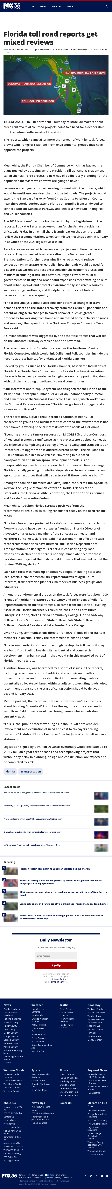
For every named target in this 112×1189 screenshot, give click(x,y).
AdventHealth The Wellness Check (96, 1021)
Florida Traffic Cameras (66, 1026)
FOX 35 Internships (12, 1127)
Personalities (10, 1120)
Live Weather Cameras (38, 1010)
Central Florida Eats (69, 1095)
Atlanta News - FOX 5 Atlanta (98, 1088)
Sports (36, 1070)
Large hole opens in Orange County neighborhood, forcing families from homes (64, 903)
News (7, 1005)
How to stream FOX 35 (13, 1108)
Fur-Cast (92, 1032)
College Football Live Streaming (97, 1115)
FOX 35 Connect (39, 1122)
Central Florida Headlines (10, 1014)
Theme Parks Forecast (38, 1029)
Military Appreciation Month (13, 1057)
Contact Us (9, 1116)
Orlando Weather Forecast (40, 1020)
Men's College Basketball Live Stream (95, 1136)
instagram (96, 1176)
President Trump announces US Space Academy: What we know (33, 819)
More (70, 6)
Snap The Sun (38, 1051)
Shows (64, 1070)
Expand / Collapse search (106, 6)
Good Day (94, 1005)
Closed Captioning (12, 1153)
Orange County (11, 1036)
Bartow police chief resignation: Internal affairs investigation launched (36, 792)
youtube (101, 1176)
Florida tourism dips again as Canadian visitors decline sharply (55, 868)
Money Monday (95, 1039)
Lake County (9, 1029)
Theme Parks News (13, 1080)
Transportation (31, 771)
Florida (28, 49)
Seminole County (12, 1043)
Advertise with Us (12, 1143)
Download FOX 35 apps (12, 1138)
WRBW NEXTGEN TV (13, 1146)
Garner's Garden (95, 1029)
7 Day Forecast (39, 1025)
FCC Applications (11, 1160)
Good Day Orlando (68, 1081)
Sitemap (7, 1062)
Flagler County (10, 1025)
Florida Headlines (12, 1009)
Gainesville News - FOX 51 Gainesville (96, 1075)
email (107, 1176)
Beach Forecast (39, 1034)
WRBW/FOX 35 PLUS (13, 1150)
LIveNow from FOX (69, 1091)
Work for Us (9, 1123)
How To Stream (67, 1074)
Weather (37, 1005)
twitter (90, 1176)
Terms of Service (57, 981)
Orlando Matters (67, 1084)
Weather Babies (95, 1016)
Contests (65, 1103)
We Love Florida (95, 1009)
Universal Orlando (12, 1091)
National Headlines (12, 1018)
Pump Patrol (65, 1009)
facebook (85, 1176)
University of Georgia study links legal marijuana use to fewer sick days (37, 805)
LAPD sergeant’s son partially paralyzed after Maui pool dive (32, 845)
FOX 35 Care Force (96, 1012)
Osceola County (11, 1039)
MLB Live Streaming (97, 1120)
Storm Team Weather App (42, 1046)
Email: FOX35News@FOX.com (43, 1112)
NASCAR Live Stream (97, 1123)
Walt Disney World (12, 1084)
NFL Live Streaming (97, 1110)
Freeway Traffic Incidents (67, 1020)
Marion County (11, 1032)
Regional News (97, 1070)
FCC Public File (10, 1157)
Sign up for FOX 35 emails (12, 1132)
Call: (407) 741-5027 (41, 1107)
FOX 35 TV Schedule (69, 1077)
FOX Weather (38, 1041)
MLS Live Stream (96, 1154)
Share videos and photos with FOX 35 (41, 1118)
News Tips (38, 1103)
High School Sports (40, 1090)
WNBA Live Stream (97, 1151)
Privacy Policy (59, 979)
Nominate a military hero (13, 1051)
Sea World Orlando (12, 1087)
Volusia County (11, 1046)
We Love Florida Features (11, 1075)
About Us (10, 1103)
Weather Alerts (39, 1015)
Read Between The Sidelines (41, 1075)
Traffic (64, 1005)
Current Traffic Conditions (66, 1014)
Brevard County (11, 1022)
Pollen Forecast (39, 1038)
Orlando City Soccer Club (41, 1085)
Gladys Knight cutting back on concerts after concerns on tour (32, 832)
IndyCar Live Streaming (93, 1128)
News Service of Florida (13, 49)
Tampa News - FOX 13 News (97, 1081)
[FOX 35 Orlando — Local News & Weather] (13, 6)
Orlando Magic (38, 1080)
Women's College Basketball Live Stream (96, 1145)
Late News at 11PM (69, 1088)
